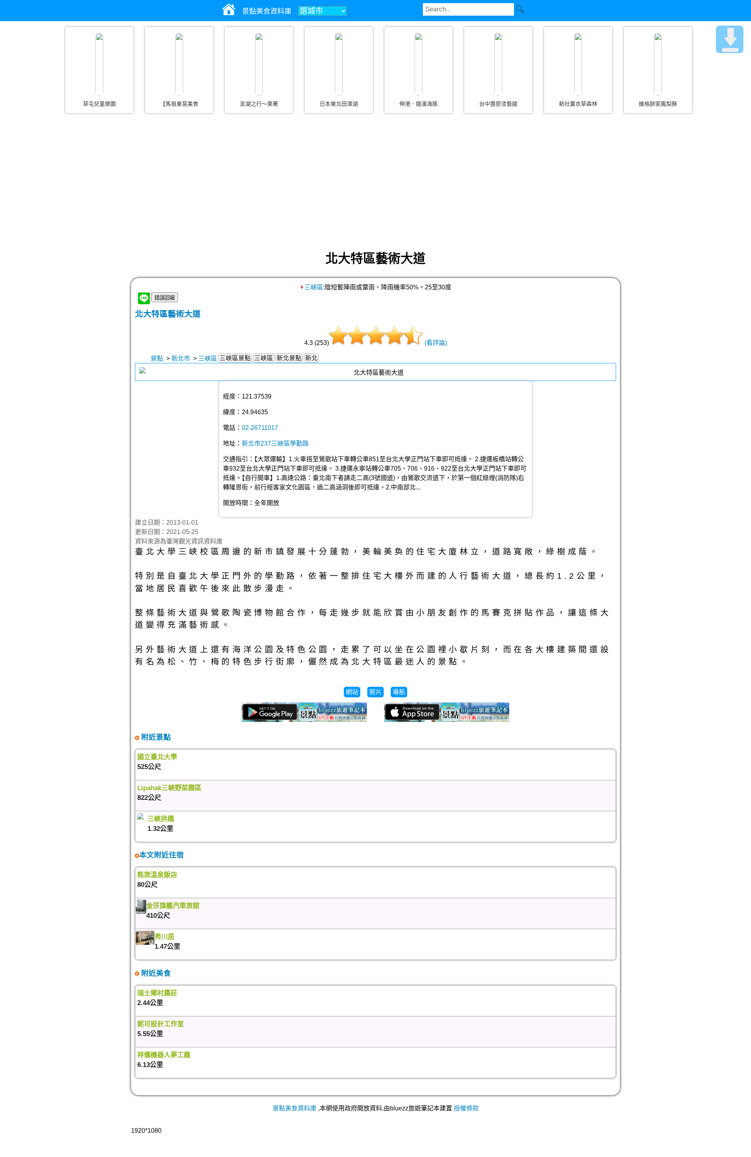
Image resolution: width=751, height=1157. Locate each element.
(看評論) (435, 342)
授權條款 (466, 1108)
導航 (399, 692)
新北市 (180, 358)
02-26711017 (260, 427)
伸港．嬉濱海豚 (418, 104)
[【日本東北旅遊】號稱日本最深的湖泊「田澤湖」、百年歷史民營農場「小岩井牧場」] (339, 64)
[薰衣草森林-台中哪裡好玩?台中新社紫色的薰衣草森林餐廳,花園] (578, 64)
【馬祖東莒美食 (179, 104)
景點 (157, 358)
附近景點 (155, 737)
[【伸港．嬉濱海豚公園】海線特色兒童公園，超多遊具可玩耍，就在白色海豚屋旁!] (418, 64)
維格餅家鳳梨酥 (658, 104)
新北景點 (289, 358)
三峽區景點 (235, 358)
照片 (375, 692)
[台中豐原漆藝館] (498, 64)
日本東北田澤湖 (339, 104)
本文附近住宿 (161, 855)
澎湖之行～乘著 (259, 104)
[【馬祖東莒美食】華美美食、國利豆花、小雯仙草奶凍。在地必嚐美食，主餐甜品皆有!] (179, 64)
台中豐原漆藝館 (498, 104)
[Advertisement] (375, 181)
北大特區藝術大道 (168, 313)
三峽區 (313, 287)
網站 (352, 692)
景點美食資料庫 (294, 1108)
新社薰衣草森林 (578, 104)
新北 (311, 358)
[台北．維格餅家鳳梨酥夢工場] (658, 64)
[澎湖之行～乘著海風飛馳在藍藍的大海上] (259, 64)
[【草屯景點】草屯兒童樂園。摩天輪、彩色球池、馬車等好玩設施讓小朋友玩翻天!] (99, 64)
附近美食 (155, 973)
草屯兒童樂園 (99, 104)
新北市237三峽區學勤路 (275, 443)
